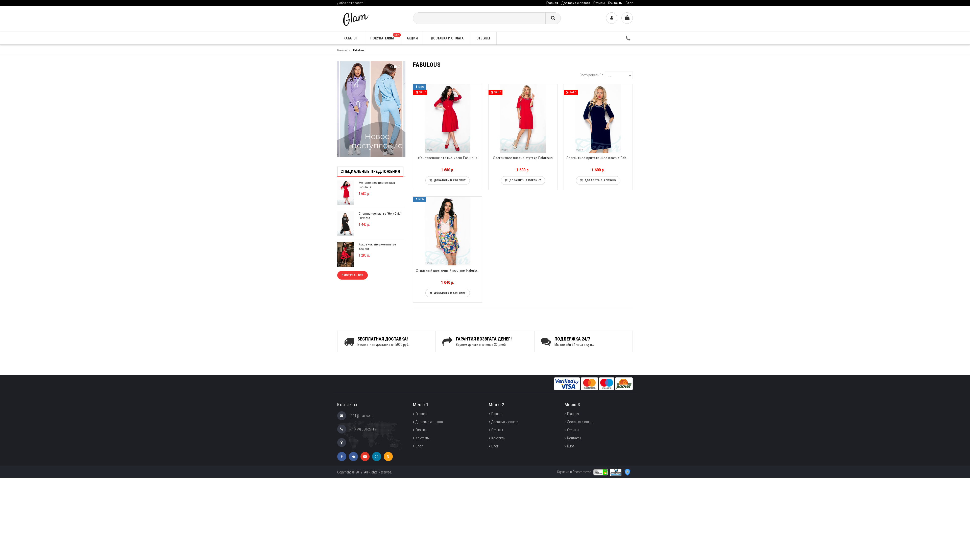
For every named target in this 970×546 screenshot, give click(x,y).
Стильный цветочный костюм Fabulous (448, 270)
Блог (629, 3)
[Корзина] (627, 18)
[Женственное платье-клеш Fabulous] (345, 192)
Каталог (350, 38)
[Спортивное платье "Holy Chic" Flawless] (345, 223)
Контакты (615, 3)
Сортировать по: (592, 75)
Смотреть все (352, 275)
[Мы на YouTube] (365, 456)
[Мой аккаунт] (611, 18)
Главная (552, 3)
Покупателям (384, 36)
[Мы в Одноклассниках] (388, 456)
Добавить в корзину (449, 180)
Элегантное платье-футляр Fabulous (523, 158)
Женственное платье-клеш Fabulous (447, 158)
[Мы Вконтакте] (353, 456)
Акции (412, 38)
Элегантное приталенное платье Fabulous (599, 158)
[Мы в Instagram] (376, 456)
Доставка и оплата (575, 3)
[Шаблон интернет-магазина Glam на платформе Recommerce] (355, 18)
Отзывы (599, 3)
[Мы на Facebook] (341, 456)
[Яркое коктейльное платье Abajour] (345, 254)
